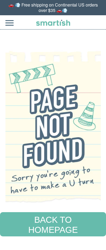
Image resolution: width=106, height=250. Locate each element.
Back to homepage (53, 225)
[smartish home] (53, 23)
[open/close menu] (9, 26)
